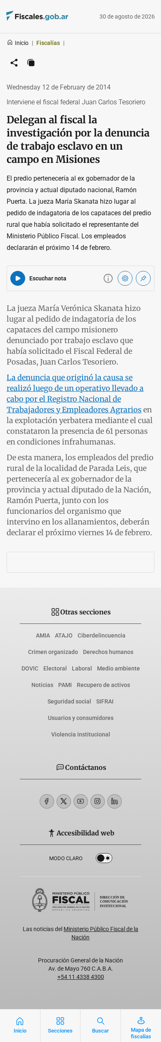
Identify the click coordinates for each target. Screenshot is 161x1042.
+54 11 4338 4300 (80, 977)
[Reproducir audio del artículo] (17, 278)
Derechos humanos (108, 652)
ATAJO (64, 635)
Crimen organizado (53, 652)
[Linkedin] (114, 801)
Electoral (55, 668)
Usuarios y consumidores (81, 718)
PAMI (65, 685)
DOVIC (29, 668)
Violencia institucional (80, 734)
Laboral (82, 668)
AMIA (43, 635)
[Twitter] (64, 801)
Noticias (42, 685)
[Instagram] (97, 801)
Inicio (21, 43)
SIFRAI (105, 701)
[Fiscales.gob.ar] (60, 17)
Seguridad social (69, 701)
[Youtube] (80, 801)
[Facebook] (47, 801)
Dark (104, 859)
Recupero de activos (103, 685)
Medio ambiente (118, 668)
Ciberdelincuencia (101, 635)
